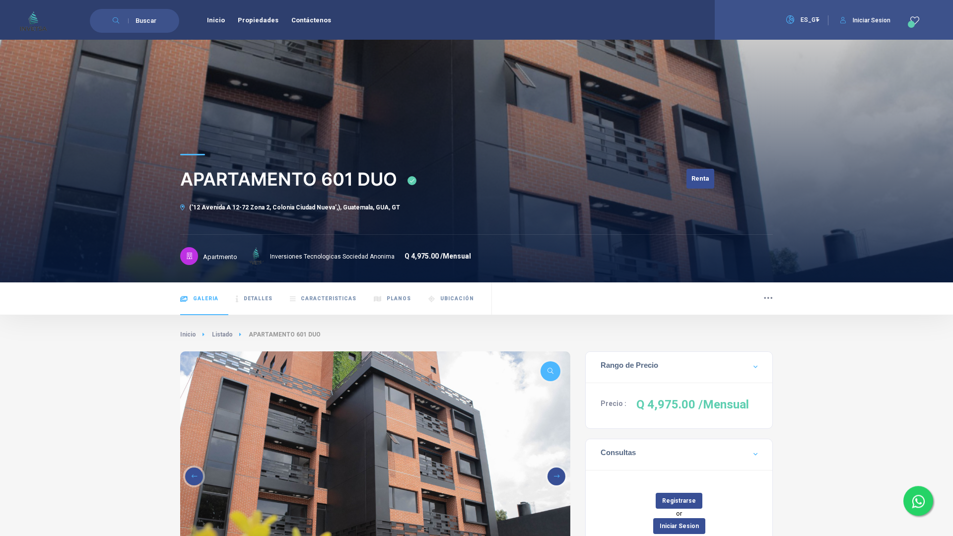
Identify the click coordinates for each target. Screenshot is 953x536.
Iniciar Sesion (871, 20)
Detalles (258, 298)
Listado (222, 334)
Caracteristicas (328, 298)
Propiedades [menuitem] (258, 20)
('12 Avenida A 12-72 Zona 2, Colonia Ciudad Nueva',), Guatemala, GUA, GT (294, 207)
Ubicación (457, 298)
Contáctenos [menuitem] (311, 20)
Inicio (188, 334)
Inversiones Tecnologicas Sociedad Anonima (332, 256)
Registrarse (679, 500)
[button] (194, 476)
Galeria (205, 298)
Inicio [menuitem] (216, 20)
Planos (399, 298)
